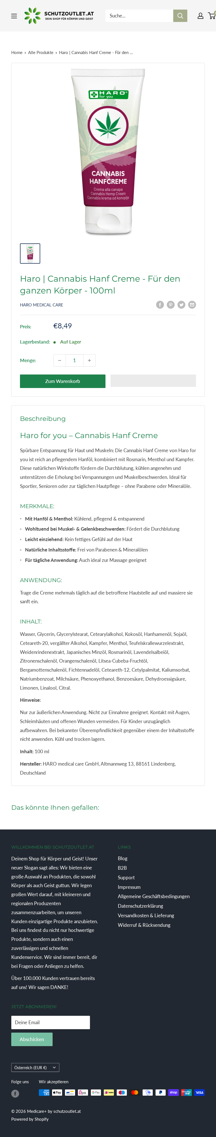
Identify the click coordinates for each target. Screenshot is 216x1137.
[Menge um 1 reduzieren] (60, 360)
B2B (122, 868)
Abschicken (32, 1039)
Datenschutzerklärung (140, 906)
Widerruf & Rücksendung (144, 925)
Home (16, 52)
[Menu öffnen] (14, 16)
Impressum (129, 887)
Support (126, 877)
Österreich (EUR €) (30, 1067)
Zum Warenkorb (62, 381)
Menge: (28, 360)
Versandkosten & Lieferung (146, 915)
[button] (153, 380)
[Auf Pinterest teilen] (171, 304)
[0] (211, 15)
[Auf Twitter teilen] (181, 304)
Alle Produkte (40, 52)
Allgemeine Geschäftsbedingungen (154, 896)
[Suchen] (180, 16)
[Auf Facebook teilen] (160, 304)
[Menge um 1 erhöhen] (89, 360)
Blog (122, 858)
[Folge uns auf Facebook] (15, 1093)
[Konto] (200, 16)
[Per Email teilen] (192, 304)
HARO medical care (41, 304)
